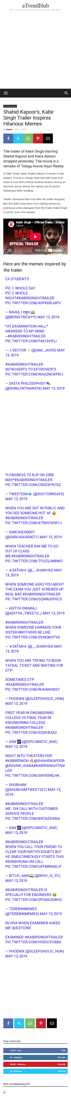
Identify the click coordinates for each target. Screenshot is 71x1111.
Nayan (9, 129)
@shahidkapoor (49, 761)
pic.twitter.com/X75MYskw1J (33, 523)
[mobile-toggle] (5, 93)
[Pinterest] (38, 138)
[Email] (48, 138)
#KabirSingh (17, 761)
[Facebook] (8, 138)
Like (63, 1050)
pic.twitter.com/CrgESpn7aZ (33, 485)
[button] (66, 93)
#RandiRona (16, 862)
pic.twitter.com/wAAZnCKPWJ (34, 374)
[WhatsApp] (28, 138)
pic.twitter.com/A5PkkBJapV (33, 303)
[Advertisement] (35, 51)
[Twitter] (18, 138)
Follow (61, 1057)
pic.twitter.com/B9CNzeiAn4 (32, 818)
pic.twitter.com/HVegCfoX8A (33, 942)
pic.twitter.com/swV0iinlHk (32, 775)
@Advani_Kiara (19, 766)
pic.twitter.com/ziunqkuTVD (32, 637)
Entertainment (10, 106)
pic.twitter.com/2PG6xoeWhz (33, 900)
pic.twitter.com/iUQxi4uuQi (31, 732)
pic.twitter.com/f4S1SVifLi (31, 341)
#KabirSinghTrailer (35, 298)
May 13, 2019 (48, 317)
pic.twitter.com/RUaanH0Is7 (32, 689)
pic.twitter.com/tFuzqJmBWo (34, 561)
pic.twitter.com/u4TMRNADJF (33, 866)
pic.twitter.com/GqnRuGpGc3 (33, 599)
